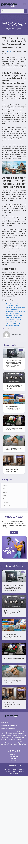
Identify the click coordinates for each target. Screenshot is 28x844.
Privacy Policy (8, 771)
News (18, 29)
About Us (14, 769)
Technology (6, 502)
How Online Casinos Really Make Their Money (14, 429)
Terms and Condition (18, 771)
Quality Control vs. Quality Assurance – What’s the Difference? (14, 386)
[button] (24, 4)
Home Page (7, 769)
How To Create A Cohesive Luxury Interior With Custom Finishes (14, 469)
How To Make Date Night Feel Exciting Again (13, 449)
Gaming (5, 492)
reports (9, 51)
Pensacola (6, 498)
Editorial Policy (14, 773)
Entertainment (13, 29)
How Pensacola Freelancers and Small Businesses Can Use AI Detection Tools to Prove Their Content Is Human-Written (14, 364)
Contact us (21, 769)
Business (5, 485)
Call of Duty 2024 (9, 329)
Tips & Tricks (6, 505)
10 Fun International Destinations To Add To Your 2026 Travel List (13, 408)
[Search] (25, 11)
